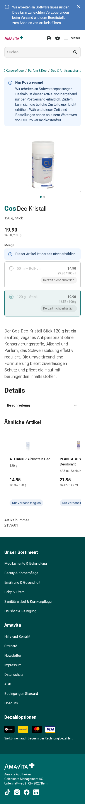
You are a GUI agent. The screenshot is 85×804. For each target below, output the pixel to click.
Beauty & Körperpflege (21, 573)
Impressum (12, 665)
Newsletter (12, 655)
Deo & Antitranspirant (66, 70)
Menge (9, 245)
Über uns (11, 703)
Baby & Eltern (14, 592)
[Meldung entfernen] (78, 6)
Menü (75, 38)
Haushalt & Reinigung (20, 611)
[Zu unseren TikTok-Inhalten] (7, 792)
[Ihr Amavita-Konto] (47, 38)
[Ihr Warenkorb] (57, 38)
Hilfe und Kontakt (17, 636)
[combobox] (36, 52)
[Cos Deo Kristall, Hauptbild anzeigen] (41, 197)
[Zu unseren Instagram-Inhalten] (17, 792)
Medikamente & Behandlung (25, 563)
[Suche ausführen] (75, 52)
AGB (7, 684)
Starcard (10, 646)
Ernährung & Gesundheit (22, 582)
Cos (10, 208)
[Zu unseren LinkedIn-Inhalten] (36, 792)
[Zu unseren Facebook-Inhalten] (27, 792)
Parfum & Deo (37, 70)
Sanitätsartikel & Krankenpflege (28, 602)
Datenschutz (14, 675)
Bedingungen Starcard (21, 694)
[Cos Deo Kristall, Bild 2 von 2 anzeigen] (44, 197)
